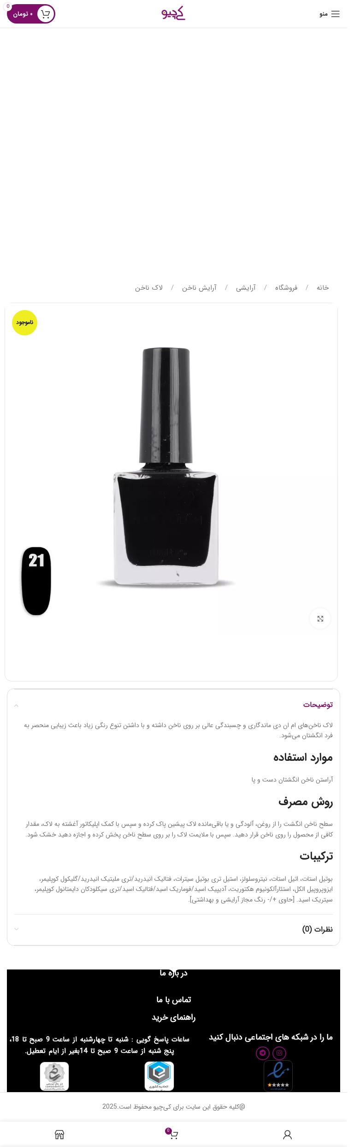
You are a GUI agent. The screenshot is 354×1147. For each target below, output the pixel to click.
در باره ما (173, 973)
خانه (321, 287)
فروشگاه (285, 287)
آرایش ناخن (198, 287)
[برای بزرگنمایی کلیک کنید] (320, 618)
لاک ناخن (149, 287)
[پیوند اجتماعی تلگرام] (263, 1053)
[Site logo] (173, 13)
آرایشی (245, 287)
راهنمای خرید (173, 1017)
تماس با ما (173, 999)
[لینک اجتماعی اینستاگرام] (279, 1053)
